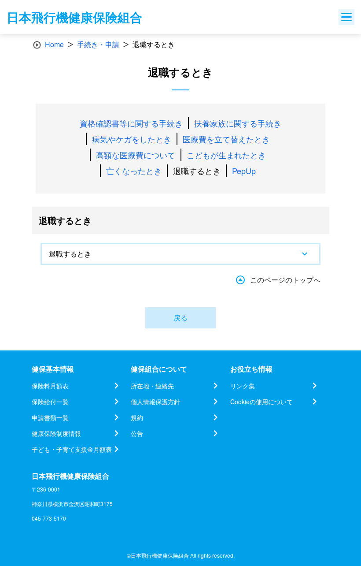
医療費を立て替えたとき (226, 139)
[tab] (180, 254)
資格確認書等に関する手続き (131, 123)
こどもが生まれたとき (226, 154)
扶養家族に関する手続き (237, 123)
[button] (180, 254)
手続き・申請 (98, 44)
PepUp (244, 170)
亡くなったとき (134, 170)
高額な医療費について (135, 154)
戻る (180, 318)
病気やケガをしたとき (131, 139)
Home (54, 44)
